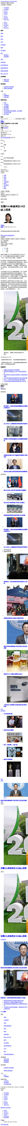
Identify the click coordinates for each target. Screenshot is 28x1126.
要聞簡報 (6, 1062)
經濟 (2, 39)
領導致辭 (6, 107)
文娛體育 (3, 44)
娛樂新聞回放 (4, 68)
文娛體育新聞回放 (9, 1054)
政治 (2, 36)
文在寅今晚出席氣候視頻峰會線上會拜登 (15, 381)
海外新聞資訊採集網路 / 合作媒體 (13, 111)
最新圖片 (6, 55)
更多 (2, 709)
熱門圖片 (3, 711)
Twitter (5, 26)
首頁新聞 (3, 939)
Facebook (6, 25)
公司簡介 (6, 104)
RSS (5, 94)
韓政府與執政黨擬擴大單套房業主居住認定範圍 (14, 800)
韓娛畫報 (6, 56)
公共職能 (6, 106)
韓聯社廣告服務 (8, 88)
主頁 (2, 1011)
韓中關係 (3, 50)
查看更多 (5, 128)
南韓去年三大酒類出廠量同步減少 (13, 1002)
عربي (5, 1100)
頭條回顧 (3, 62)
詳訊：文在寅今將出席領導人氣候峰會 (14, 379)
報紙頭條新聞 (4, 71)
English (5, 1097)
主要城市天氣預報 (9, 86)
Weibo (5, 22)
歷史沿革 (6, 109)
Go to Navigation (12, 1)
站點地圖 (6, 97)
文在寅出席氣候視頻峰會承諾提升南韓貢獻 (15, 378)
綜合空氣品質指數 (6, 137)
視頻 (2, 59)
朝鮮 (2, 47)
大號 (7, 251)
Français (6, 1103)
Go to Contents (4, 1)
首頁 (5, 102)
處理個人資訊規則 (6, 1107)
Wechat (5, 23)
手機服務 (6, 95)
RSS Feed (6, 28)
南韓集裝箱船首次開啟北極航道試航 (14, 1000)
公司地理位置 (7, 112)
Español (6, 1102)
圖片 (2, 53)
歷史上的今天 (4, 73)
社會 (2, 42)
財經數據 (6, 81)
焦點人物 (6, 79)
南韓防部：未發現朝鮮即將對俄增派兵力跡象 (13, 997)
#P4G (2, 120)
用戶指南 (6, 114)
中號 (7, 250)
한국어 (5, 1096)
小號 (7, 248)
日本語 (5, 1099)
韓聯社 (2, 121)
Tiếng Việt (6, 1105)
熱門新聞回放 (4, 65)
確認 (2, 202)
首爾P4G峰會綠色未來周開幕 (12, 370)
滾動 (2, 33)
